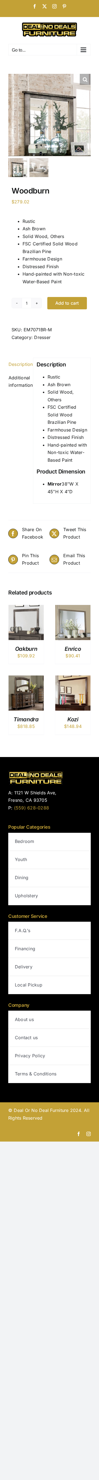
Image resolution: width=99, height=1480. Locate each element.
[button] (85, 79)
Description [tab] (19, 364)
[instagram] (88, 1134)
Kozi (72, 719)
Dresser (42, 337)
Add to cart (67, 303)
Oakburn (26, 649)
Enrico (73, 649)
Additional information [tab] (19, 381)
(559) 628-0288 (31, 808)
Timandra (26, 719)
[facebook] (78, 1134)
